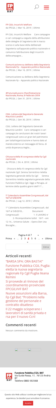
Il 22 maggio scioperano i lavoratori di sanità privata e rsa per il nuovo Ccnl (26, 313)
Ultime (36, 27)
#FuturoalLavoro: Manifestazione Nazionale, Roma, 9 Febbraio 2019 (23, 94)
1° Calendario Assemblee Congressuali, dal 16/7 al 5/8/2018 (27, 197)
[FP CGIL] (21, 350)
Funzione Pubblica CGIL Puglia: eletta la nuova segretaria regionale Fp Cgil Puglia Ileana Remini (28, 271)
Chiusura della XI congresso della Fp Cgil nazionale (26, 158)
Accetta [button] (28, 403)
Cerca (46, 247)
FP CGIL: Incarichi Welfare (19, 25)
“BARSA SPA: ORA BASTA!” (24, 261)
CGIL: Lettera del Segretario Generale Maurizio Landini (24, 115)
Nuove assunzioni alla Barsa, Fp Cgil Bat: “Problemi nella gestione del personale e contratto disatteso (26, 299)
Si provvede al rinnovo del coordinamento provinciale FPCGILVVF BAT (25, 285)
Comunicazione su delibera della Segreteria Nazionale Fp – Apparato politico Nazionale (28, 66)
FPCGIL (12, 27)
